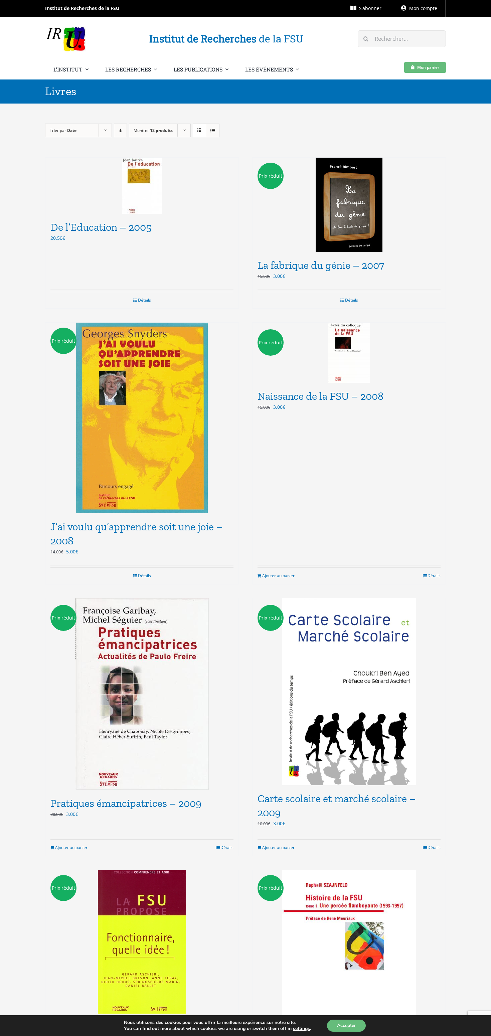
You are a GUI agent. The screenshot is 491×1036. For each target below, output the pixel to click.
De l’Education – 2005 (100, 227)
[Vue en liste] (212, 130)
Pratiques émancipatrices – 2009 (125, 803)
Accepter (346, 1025)
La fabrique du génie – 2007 (321, 265)
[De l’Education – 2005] (141, 186)
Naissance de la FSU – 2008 (320, 396)
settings (301, 1029)
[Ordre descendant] (120, 130)
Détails (144, 300)
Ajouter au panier (278, 575)
